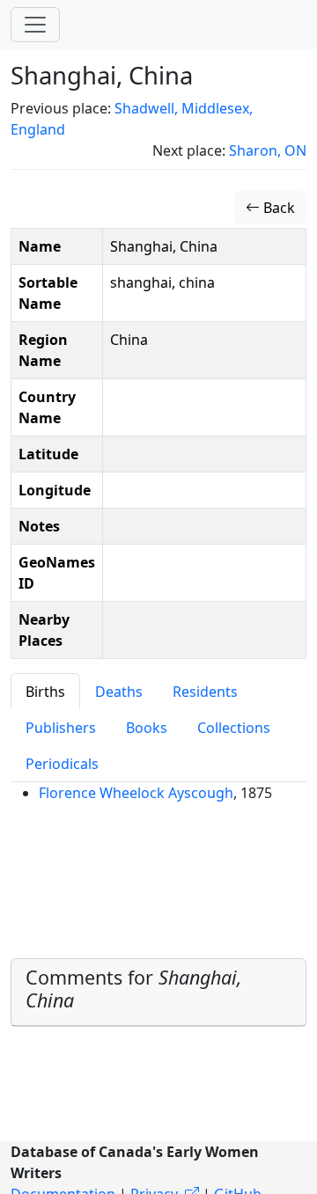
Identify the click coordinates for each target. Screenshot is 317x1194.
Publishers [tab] (61, 727)
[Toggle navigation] (35, 24)
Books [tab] (146, 727)
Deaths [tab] (119, 691)
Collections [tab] (233, 727)
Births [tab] (45, 691)
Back (277, 207)
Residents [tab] (205, 691)
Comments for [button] (134, 988)
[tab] (158, 993)
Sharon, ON (267, 150)
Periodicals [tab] (62, 763)
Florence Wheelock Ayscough (136, 792)
